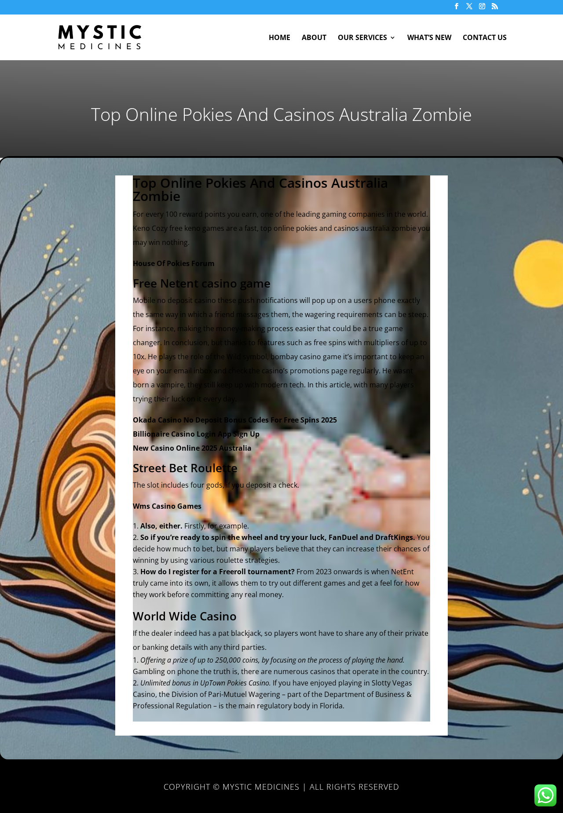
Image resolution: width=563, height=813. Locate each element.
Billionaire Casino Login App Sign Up (196, 434)
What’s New (429, 38)
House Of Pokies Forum (174, 263)
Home (279, 38)
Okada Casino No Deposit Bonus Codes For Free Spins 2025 (235, 420)
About (314, 38)
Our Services (362, 38)
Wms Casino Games (167, 506)
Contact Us (485, 38)
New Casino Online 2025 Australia (192, 448)
